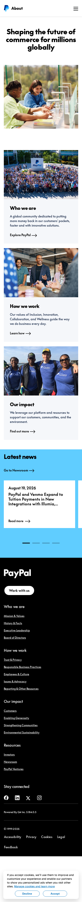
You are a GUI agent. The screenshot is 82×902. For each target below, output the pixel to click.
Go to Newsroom (16, 470)
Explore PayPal (20, 235)
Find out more (19, 431)
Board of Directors (15, 637)
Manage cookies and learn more (34, 886)
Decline (27, 893)
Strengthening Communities (21, 725)
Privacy (31, 837)
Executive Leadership (17, 630)
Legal (61, 837)
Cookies (46, 837)
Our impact (13, 701)
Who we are (14, 606)
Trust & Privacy (13, 659)
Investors (9, 754)
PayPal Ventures (13, 769)
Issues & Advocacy (15, 681)
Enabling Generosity (16, 718)
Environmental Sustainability (21, 732)
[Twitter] (28, 797)
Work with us (19, 590)
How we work (15, 650)
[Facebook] (6, 797)
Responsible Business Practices (22, 667)
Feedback (11, 847)
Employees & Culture (16, 674)
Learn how (17, 333)
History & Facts (13, 623)
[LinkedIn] (17, 797)
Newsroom (10, 761)
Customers (10, 710)
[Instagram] (39, 797)
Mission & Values (14, 616)
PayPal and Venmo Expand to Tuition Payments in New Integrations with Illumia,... (35, 499)
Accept (55, 893)
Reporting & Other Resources (21, 688)
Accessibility (12, 837)
